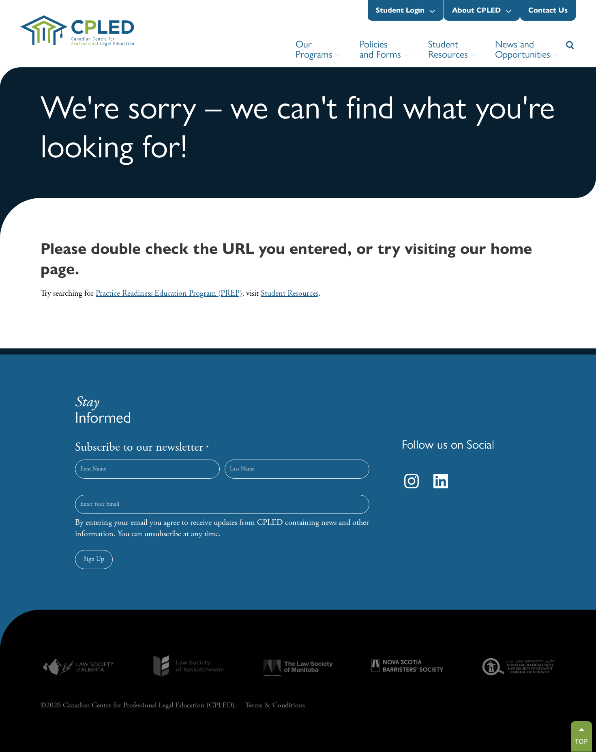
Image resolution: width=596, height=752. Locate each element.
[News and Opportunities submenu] (555, 55)
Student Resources (289, 293)
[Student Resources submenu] (473, 55)
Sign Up (94, 559)
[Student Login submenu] (432, 11)
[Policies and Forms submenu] (406, 55)
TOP (581, 741)
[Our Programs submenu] (337, 55)
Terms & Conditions (275, 705)
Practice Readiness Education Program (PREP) (169, 293)
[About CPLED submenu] (508, 11)
